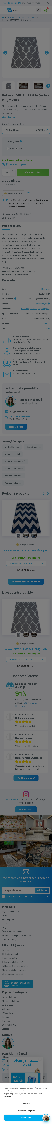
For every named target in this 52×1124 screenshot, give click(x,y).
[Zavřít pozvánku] (47, 1092)
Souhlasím (26, 1118)
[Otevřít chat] (46, 1118)
